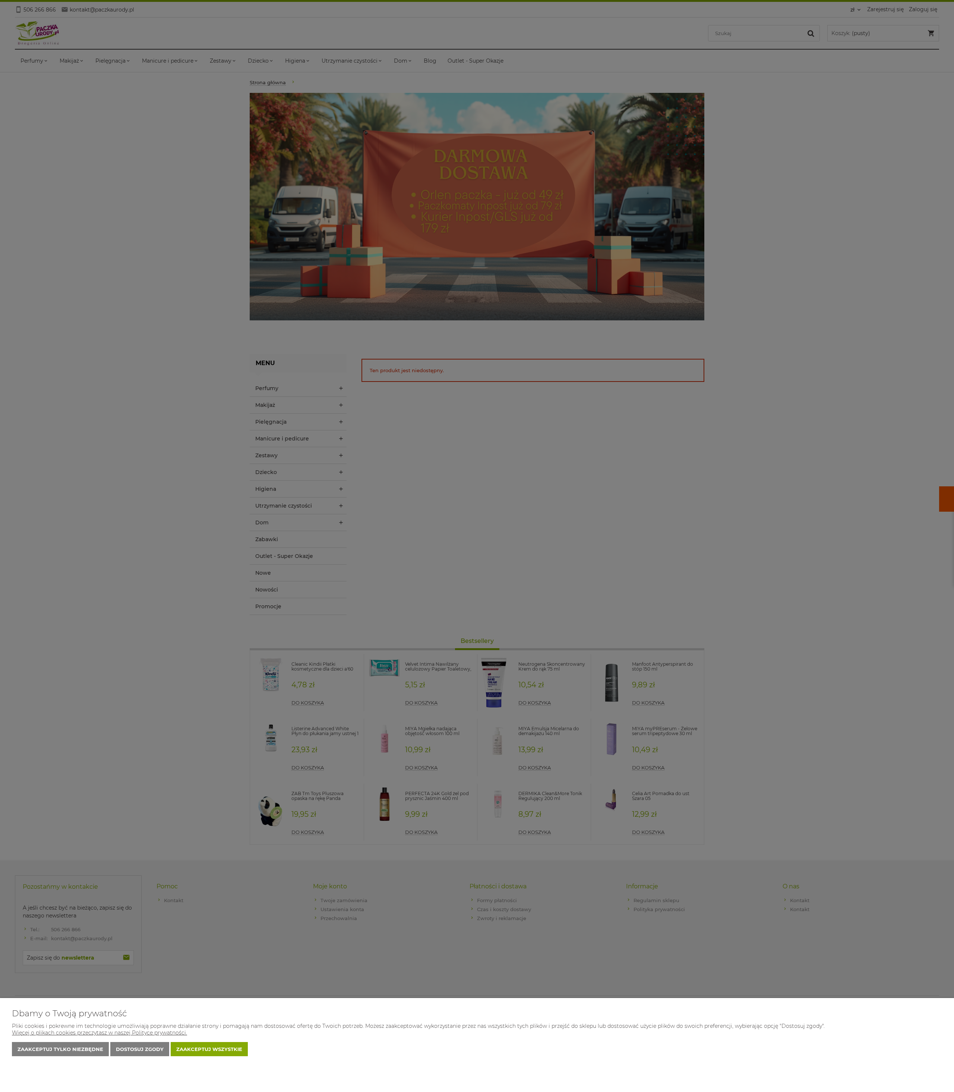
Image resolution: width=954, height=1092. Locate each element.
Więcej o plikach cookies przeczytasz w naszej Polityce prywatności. (99, 1032)
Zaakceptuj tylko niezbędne (60, 1049)
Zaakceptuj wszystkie (209, 1049)
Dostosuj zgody (140, 1049)
